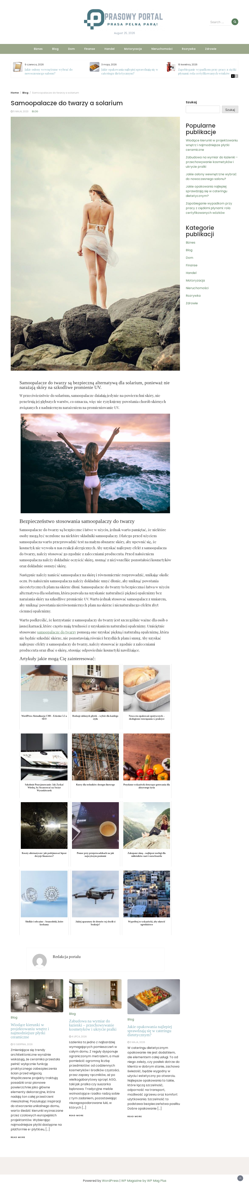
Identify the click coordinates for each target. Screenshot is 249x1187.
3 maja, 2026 (137, 1042)
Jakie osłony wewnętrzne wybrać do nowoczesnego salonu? (49, 71)
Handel (109, 49)
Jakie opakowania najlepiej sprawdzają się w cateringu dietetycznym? (129, 71)
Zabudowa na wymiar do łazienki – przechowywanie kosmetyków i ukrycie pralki (93, 1025)
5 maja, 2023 (20, 111)
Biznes (38, 49)
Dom (71, 49)
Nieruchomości (161, 49)
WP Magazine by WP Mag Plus (143, 1180)
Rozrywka (189, 49)
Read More (18, 1137)
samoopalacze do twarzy (56, 632)
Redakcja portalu (67, 956)
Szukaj (191, 102)
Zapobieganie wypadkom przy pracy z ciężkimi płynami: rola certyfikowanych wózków (208, 71)
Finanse (89, 49)
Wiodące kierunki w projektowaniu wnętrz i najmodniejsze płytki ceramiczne (30, 1030)
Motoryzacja (133, 49)
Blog (55, 49)
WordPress (110, 1180)
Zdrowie (210, 49)
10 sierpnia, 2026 (23, 1044)
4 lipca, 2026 (79, 1036)
